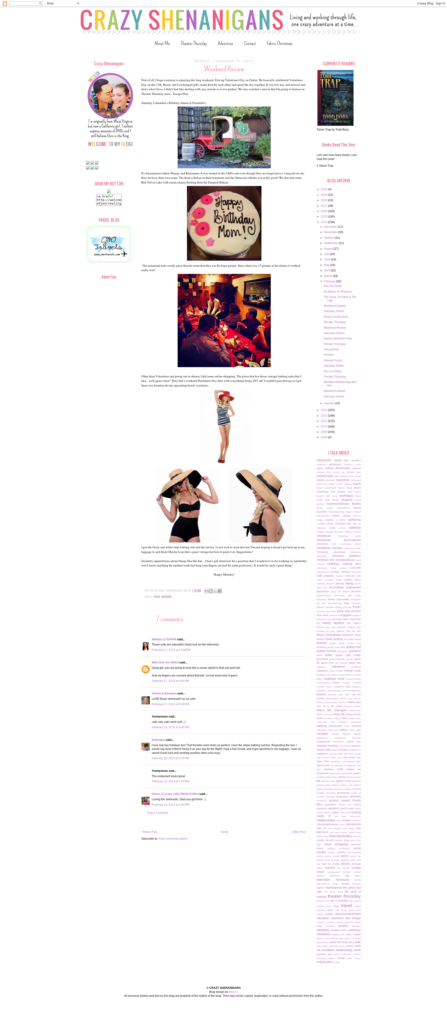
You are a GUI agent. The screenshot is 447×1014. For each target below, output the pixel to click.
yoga (336, 962)
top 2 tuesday (339, 900)
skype (320, 848)
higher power (338, 674)
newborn (335, 761)
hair (359, 662)
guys (352, 662)
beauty (341, 491)
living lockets (353, 714)
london (328, 718)
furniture (321, 647)
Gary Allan (340, 647)
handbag (356, 667)
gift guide (342, 651)
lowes (352, 718)
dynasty (347, 607)
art (343, 472)
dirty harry (354, 595)
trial (337, 910)
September (331, 243)
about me (341, 460)
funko (342, 643)
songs (331, 852)
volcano (321, 922)
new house (355, 753)
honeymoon (323, 682)
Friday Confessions (336, 316)
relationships (326, 820)
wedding (323, 930)
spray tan (355, 856)
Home (225, 832)
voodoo (331, 922)
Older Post (299, 832)
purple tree (345, 804)
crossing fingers (325, 583)
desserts (356, 591)
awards (321, 476)
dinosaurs (339, 595)
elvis (340, 611)
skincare (356, 844)
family (326, 623)
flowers (321, 639)
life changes (337, 710)
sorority (341, 852)
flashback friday (351, 635)
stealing (344, 860)
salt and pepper (332, 828)
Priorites (329, 354)
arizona (321, 472)
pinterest (356, 781)
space (320, 856)
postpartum (343, 792)
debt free (322, 587)
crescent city (353, 575)
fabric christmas (352, 619)
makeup (322, 726)
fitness (321, 635)
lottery (337, 718)
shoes (328, 844)
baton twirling (344, 484)
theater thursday (344, 896)
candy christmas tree (338, 523)
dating (349, 583)
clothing (333, 564)
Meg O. (233, 991)
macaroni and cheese (332, 722)
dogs (346, 603)
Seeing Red (331, 349)
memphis (322, 733)
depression (323, 591)
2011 (324, 421)
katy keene (354, 698)
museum (356, 745)
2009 (324, 432)
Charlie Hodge (325, 532)
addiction (321, 464)
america (348, 464)
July (327, 254)
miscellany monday (348, 738)
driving (338, 607)
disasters (321, 599)
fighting (341, 631)
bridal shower (353, 511)
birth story (332, 496)
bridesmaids (323, 515)
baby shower (340, 476)
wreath (341, 958)
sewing (338, 840)
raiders (335, 812)
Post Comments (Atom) (173, 838)
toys (336, 906)
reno (338, 820)
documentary (335, 603)
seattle (320, 840)
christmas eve (326, 543)
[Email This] (206, 591)
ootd (340, 769)
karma (343, 698)
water (358, 922)
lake (358, 702)
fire (353, 631)
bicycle (320, 496)
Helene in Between (164, 693)
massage (321, 730)
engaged (345, 615)
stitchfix (345, 864)
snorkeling (344, 848)
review (346, 820)
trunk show (347, 910)
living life (339, 714)
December (331, 226)
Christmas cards (349, 536)
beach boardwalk (326, 487)
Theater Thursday (194, 43)
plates (320, 789)
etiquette (321, 619)
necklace (343, 749)
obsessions (323, 765)
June (327, 259)
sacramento (353, 824)
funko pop (354, 643)
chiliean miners (353, 532)
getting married (326, 651)
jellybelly (321, 690)
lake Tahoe (323, 706)
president (322, 800)
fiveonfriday (333, 635)
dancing (339, 583)
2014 (324, 222)
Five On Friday (333, 286)
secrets (329, 840)
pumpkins (330, 804)
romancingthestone (327, 824)
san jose (335, 832)
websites (356, 926)
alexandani (335, 464)
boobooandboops (338, 503)
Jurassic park (335, 694)
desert (345, 591)
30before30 (324, 460)
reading (356, 812)
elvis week (322, 615)
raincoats (345, 812)
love (344, 718)
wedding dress (338, 930)
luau (358, 718)
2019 (324, 195)
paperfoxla (346, 773)
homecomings (353, 679)
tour (329, 906)
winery (350, 946)
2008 (324, 437)
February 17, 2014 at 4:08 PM (170, 704)
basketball (342, 480)
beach (357, 484)
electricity (331, 611)
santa (344, 832)
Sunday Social (333, 360)
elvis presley (353, 611)
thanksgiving (334, 887)
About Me (162, 43)
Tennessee (342, 879)
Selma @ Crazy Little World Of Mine (175, 794)
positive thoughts (326, 793)
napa (334, 749)
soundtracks (354, 852)
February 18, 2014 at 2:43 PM (170, 727)
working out (324, 954)
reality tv (324, 816)
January (329, 403)
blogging (346, 499)
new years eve (352, 757)
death (358, 583)
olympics (329, 769)
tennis (357, 880)
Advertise (225, 43)
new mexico (323, 757)
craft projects (325, 575)
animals (329, 468)
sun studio (343, 868)
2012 (324, 415)
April (327, 270)
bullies (320, 520)
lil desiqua (158, 740)
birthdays (346, 495)
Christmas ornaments (331, 552)
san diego (349, 828)
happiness (322, 670)
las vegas (337, 706)
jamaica (357, 686)
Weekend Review (335, 327)
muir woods (344, 746)
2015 (324, 216)
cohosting (322, 568)
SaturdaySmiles (340, 836)
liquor (319, 714)
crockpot (328, 580)
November (331, 232)
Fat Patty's (354, 623)
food (157, 596)
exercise (337, 619)
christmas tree (326, 560)
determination (324, 595)
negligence (355, 749)
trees (330, 910)
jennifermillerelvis (352, 690)
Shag (346, 840)
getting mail (353, 647)
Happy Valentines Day (338, 338)
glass (319, 655)
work (357, 950)
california (354, 519)
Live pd (328, 714)
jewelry (321, 694)
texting (345, 883)
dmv (324, 603)
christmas (324, 536)
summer (330, 867)
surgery (321, 875)
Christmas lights (351, 544)
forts (346, 639)
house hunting (352, 682)
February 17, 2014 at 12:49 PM (171, 650)
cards (332, 527)
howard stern (324, 686)
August (329, 248)
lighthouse (355, 710)
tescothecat (323, 884)
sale (319, 828)
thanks (320, 887)
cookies (335, 571)
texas (335, 884)
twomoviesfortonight (348, 914)
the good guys (333, 891)
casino (342, 528)
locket (320, 718)
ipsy (348, 686)
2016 (324, 211)
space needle (332, 856)
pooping (328, 789)
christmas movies (329, 548)
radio (351, 808)
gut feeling (341, 663)
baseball (330, 480)
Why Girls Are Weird (165, 662)
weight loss (338, 934)
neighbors (322, 753)
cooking (345, 571)
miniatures (322, 738)
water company (326, 926)
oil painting (337, 765)
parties (357, 773)
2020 (324, 189)
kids (335, 702)
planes (357, 785)
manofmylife (335, 725)
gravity (349, 659)
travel (346, 905)
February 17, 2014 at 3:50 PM (170, 681)
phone (342, 777)
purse (357, 804)
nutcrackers (348, 761)
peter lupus (332, 777)
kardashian (332, 698)
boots (320, 508)
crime (319, 580)
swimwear (335, 875)
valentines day (340, 918)
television (323, 879)
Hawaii (348, 670)
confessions (323, 572)
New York (323, 761)
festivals (341, 627)
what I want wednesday (330, 938)
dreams (330, 607)
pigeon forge (343, 780)
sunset (357, 872)
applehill (356, 468)
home (341, 678)
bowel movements (338, 508)
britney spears (341, 515)
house (336, 682)
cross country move (348, 579)
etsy (329, 619)
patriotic (321, 777)
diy (318, 603)
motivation (338, 741)
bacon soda (354, 476)
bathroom (356, 480)
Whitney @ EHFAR (164, 639)
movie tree (354, 741)
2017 (324, 205)
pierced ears (328, 781)
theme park (323, 901)
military (357, 734)
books (356, 503)
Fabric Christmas (279, 43)
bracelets (322, 511)
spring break (323, 860)
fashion (339, 623)
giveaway (355, 651)
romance (356, 820)
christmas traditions (346, 556)
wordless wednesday (336, 950)
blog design (332, 500)
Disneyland (343, 599)
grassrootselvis (337, 659)
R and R (342, 808)
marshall (356, 725)
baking (320, 480)
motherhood (323, 741)
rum (342, 824)
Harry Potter (336, 670)
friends (322, 643)
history (349, 674)
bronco (357, 515)
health (357, 670)
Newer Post (149, 832)
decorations (336, 587)
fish (359, 631)
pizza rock (346, 785)
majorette (356, 722)
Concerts (355, 567)
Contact (250, 43)
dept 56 (336, 591)
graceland (322, 659)
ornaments (323, 773)
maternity (333, 730)
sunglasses (333, 872)
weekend (166, 596)
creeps (339, 576)
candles (321, 523)
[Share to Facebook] (219, 591)
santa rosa (322, 836)
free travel (355, 639)
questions (322, 808)
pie (319, 781)
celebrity (355, 527)
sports (345, 856)
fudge (333, 643)
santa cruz (355, 832)
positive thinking (352, 789)
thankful (356, 884)
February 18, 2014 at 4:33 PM (170, 758)
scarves (357, 836)
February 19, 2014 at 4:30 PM (170, 804)
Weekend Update (335, 305)
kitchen (342, 702)
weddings (355, 930)
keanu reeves (324, 702)
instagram (339, 686)
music (320, 749)
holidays (330, 678)
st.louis (335, 860)
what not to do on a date (345, 942)
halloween (338, 666)
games (330, 647)
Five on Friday (333, 371)
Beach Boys (345, 487)
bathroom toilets (326, 484)
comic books (338, 568)
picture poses (353, 777)
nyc (359, 761)
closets (320, 564)
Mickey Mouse (341, 734)
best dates (354, 491)
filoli (348, 631)
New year (336, 757)
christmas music (352, 548)
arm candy (333, 472)
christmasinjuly (345, 560)
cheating (338, 532)
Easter (357, 607)
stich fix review (331, 863)
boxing (357, 507)
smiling (331, 848)
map (347, 726)
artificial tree (354, 472)
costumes (356, 572)
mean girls (355, 730)
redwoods (355, 816)
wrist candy (354, 958)
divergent (356, 599)
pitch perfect (332, 785)
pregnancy (342, 796)
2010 (324, 426)
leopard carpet (352, 706)
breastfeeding (336, 511)
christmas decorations (339, 540)
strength (356, 863)
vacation (323, 918)
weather (343, 926)
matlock (343, 729)
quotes (332, 808)
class (358, 560)
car (354, 523)
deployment (353, 587)
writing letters (325, 962)
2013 (324, 410)
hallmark (321, 667)
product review (339, 800)
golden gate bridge (348, 655)
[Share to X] (215, 591)
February (330, 281)
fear (333, 627)
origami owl (353, 769)
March (328, 276)
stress (320, 868)
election (321, 611)
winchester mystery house (331, 946)
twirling (329, 914)
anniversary (342, 468)
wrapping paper (326, 958)
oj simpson (350, 765)
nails (328, 749)
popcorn (338, 789)
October (329, 237)
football (338, 639)
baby (330, 476)
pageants (335, 773)
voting (339, 922)
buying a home (335, 519)
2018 (324, 200)
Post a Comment (157, 812)
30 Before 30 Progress (338, 291)
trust (358, 910)
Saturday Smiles (334, 311)
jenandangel (334, 690)
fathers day (323, 627)
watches (349, 922)
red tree (340, 816)
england (356, 615)
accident (356, 460)
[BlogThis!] (211, 591)
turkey (320, 914)
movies (322, 745)
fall (318, 623)
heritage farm (324, 674)
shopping (341, 844)
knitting (351, 702)
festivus (351, 627)
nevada (333, 753)
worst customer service (347, 954)
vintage (356, 918)
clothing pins (351, 564)
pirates (320, 785)
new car (343, 753)
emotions (334, 615)
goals (328, 655)
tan (347, 875)
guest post (327, 662)
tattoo (358, 875)
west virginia (353, 934)
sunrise (346, 872)
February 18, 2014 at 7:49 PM (170, 781)
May (327, 265)
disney (331, 599)
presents (355, 796)
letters (320, 710)
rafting (327, 812)
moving (332, 745)
